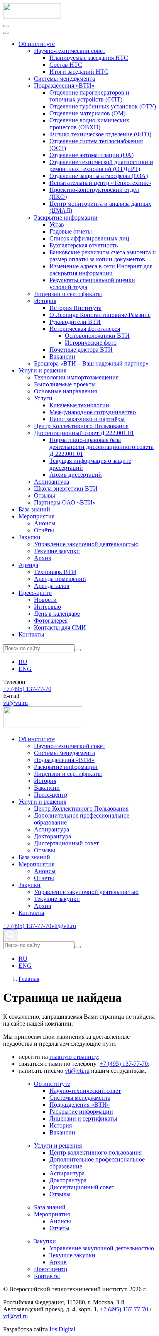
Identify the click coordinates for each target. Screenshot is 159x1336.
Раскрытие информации (66, 217)
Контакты (31, 634)
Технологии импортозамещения (76, 377)
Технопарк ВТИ (55, 572)
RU (23, 662)
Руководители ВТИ (75, 321)
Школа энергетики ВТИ (66, 488)
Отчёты (44, 530)
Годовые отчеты (70, 231)
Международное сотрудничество (92, 412)
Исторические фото (91, 342)
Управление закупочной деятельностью (86, 544)
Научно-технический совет (69, 50)
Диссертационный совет (66, 843)
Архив (42, 558)
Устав (56, 224)
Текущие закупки (57, 551)
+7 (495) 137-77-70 (27, 689)
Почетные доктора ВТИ (81, 349)
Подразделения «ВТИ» (64, 85)
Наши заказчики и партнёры (87, 419)
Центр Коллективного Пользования (81, 426)
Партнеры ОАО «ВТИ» (65, 502)
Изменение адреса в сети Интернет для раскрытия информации (100, 269)
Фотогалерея (51, 620)
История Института (75, 308)
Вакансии (62, 356)
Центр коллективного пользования (95, 1152)
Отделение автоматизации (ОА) (91, 155)
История (45, 301)
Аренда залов (51, 585)
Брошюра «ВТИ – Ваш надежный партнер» (91, 363)
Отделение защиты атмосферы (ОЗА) (98, 176)
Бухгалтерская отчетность (83, 245)
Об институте (37, 44)
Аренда (28, 565)
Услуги (43, 398)
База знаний (34, 509)
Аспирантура (51, 481)
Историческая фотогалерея (84, 328)
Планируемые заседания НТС (88, 57)
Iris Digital (62, 1329)
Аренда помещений (60, 579)
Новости (45, 599)
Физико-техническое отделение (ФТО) (100, 134)
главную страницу (73, 1056)
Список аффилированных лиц (89, 238)
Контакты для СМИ (60, 627)
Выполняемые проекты (65, 384)
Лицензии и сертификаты (68, 294)
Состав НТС (65, 64)
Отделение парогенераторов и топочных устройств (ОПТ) (89, 96)
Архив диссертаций (75, 474)
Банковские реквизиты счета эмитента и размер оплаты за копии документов (102, 255)
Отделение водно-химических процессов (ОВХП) (89, 123)
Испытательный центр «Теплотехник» (100, 182)
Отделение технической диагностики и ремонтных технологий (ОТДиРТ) (101, 165)
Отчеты (44, 878)
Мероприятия (36, 516)
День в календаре (57, 613)
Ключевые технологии (79, 405)
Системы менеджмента (64, 78)
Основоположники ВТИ (97, 335)
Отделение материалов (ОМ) (87, 113)
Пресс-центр (35, 592)
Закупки (30, 537)
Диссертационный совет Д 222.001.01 (84, 433)
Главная (29, 978)
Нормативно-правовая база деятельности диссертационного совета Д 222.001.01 (101, 447)
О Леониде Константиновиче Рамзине (100, 315)
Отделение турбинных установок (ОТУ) (102, 106)
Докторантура (52, 836)
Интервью (47, 606)
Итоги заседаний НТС (78, 71)
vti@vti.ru (15, 702)
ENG (25, 668)
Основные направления (65, 391)
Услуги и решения (42, 370)
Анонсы (45, 523)
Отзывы (44, 495)
